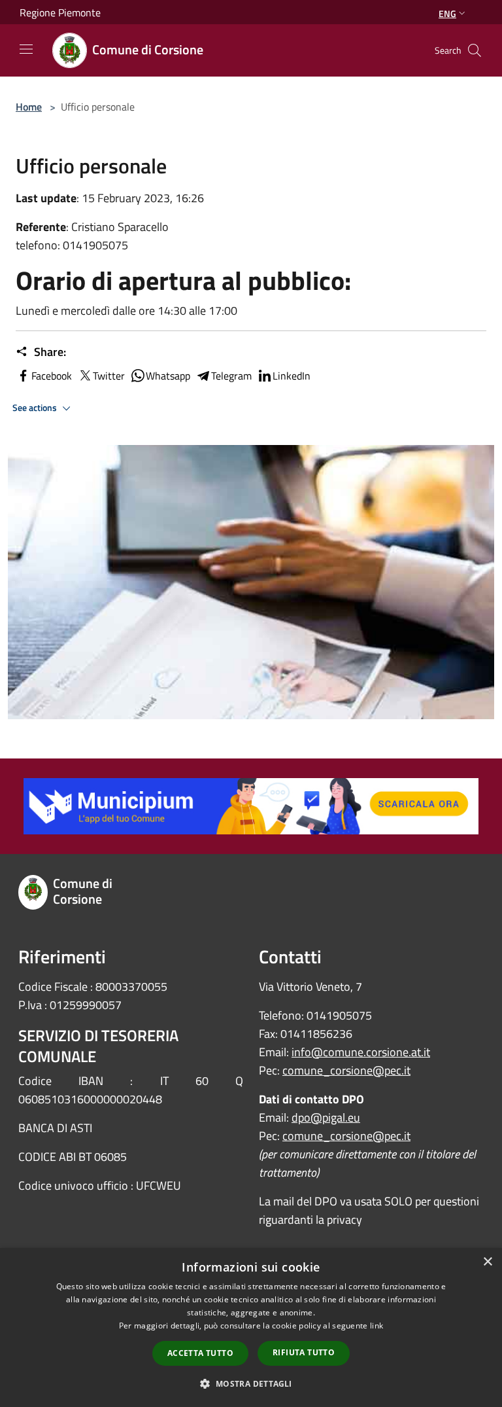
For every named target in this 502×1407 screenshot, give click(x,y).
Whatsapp (168, 375)
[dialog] (251, 1327)
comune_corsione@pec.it (346, 1070)
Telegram (231, 375)
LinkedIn (291, 375)
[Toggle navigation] (26, 49)
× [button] (487, 1262)
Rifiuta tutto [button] (304, 1352)
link (376, 1325)
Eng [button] (447, 13)
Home (29, 107)
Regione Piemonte (60, 12)
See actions (35, 408)
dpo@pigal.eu (326, 1117)
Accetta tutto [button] (200, 1353)
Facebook (51, 375)
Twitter (109, 375)
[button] (251, 1383)
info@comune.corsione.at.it (361, 1052)
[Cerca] (474, 50)
